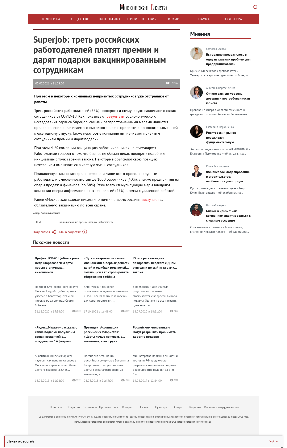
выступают (150, 199)
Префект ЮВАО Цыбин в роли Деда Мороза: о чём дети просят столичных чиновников (57, 265)
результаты (116, 116)
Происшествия (142, 19)
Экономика (109, 19)
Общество (80, 19)
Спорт (178, 407)
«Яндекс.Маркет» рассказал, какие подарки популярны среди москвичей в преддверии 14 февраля (56, 334)
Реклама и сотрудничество (221, 407)
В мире (175, 19)
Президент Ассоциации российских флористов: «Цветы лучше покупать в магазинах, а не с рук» (103, 334)
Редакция (195, 407)
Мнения (200, 34)
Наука (204, 19)
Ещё (271, 441)
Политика (51, 19)
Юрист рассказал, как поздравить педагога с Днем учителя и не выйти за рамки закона (154, 265)
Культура (233, 19)
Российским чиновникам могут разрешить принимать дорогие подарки (154, 332)
